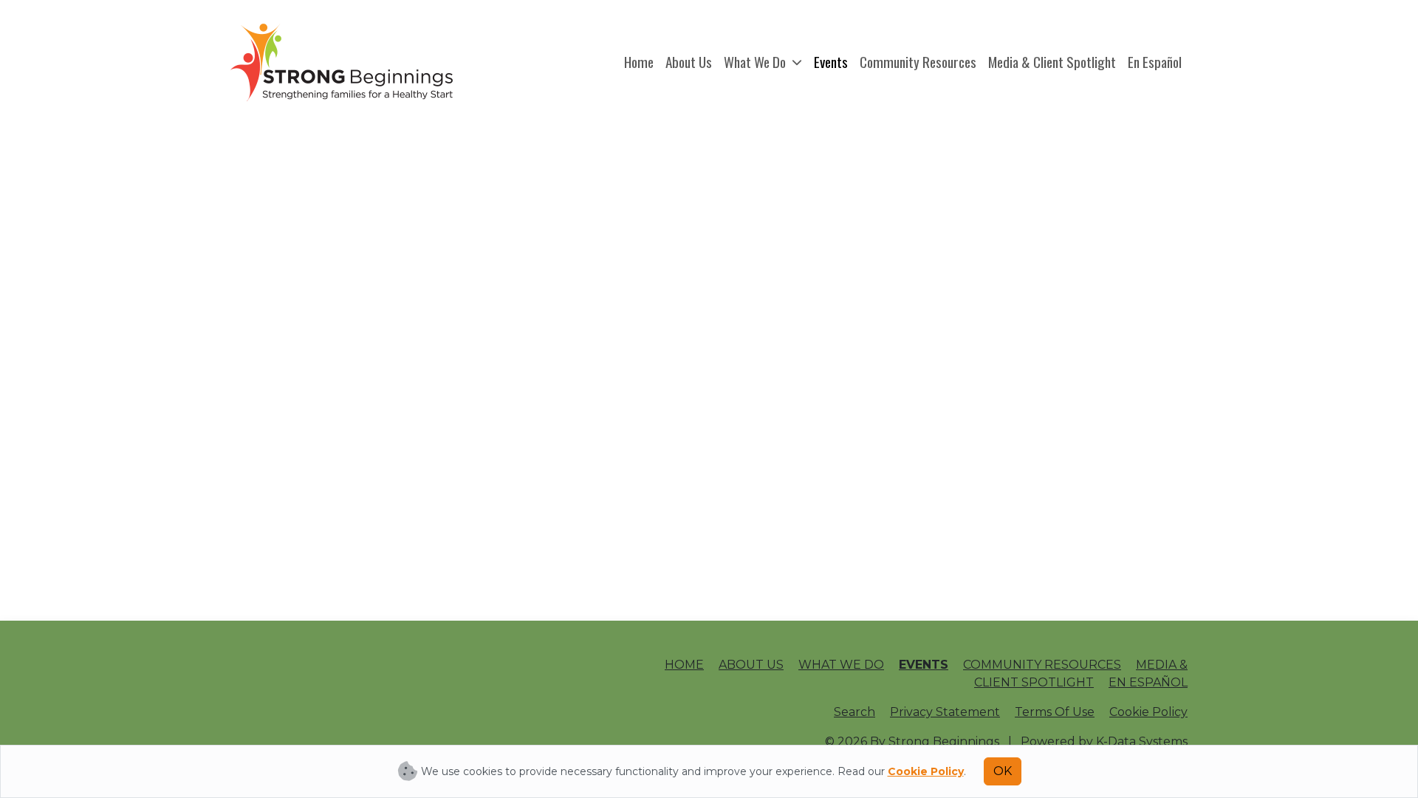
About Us (688, 61)
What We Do (756, 61)
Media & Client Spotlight (1052, 61)
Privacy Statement (945, 712)
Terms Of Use (1055, 712)
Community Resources (918, 61)
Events (831, 61)
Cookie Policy (1148, 712)
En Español (1155, 61)
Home (639, 61)
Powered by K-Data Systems (1104, 741)
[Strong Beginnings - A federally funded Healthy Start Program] (341, 62)
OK (1002, 771)
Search (854, 712)
